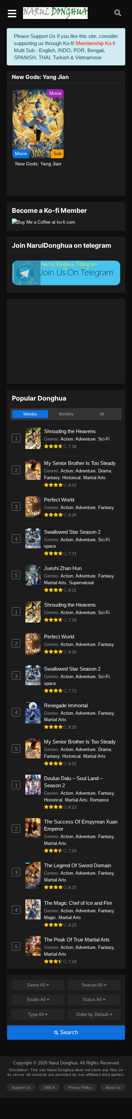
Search (68, 1032)
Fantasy (52, 477)
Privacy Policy (80, 1087)
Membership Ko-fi (95, 43)
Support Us (21, 1087)
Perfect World (59, 500)
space (50, 546)
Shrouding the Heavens (70, 431)
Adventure (85, 439)
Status (92, 999)
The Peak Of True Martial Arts (77, 939)
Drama (104, 470)
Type (36, 1014)
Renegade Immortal (66, 705)
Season (92, 985)
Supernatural (81, 582)
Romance (99, 799)
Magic (50, 917)
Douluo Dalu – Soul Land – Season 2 (73, 781)
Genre (36, 985)
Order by (92, 1014)
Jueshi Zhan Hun (63, 568)
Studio (36, 999)
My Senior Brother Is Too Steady (80, 463)
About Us (112, 1087)
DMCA (49, 1087)
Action (67, 439)
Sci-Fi (104, 439)
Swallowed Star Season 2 (72, 532)
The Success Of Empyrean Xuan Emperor (80, 825)
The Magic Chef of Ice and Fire (78, 903)
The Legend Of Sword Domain (77, 865)
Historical (71, 477)
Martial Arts (94, 477)
